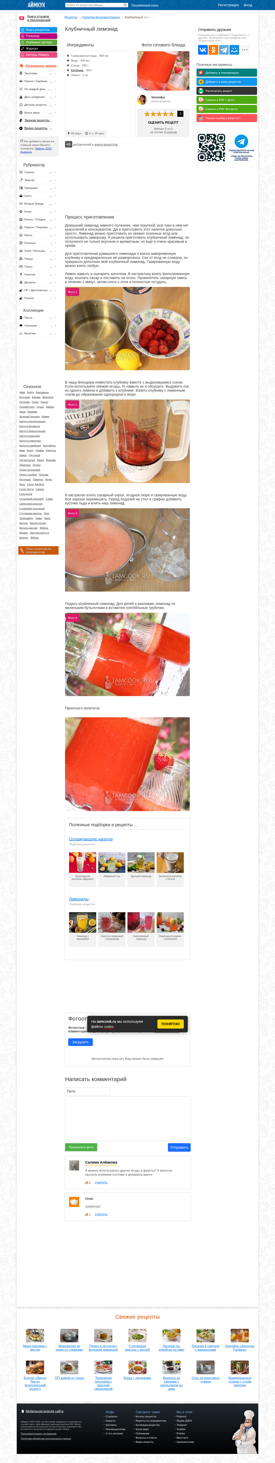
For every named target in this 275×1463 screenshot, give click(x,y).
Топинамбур (26, 518)
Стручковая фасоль (30, 513)
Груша (40, 407)
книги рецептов (106, 144)
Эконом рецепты (37, 120)
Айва (22, 392)
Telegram (182, 1425)
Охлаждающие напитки (91, 839)
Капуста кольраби (29, 436)
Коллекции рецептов (147, 1425)
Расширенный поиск (144, 5)
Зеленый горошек (29, 416)
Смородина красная (30, 503)
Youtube (181, 1429)
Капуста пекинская (30, 440)
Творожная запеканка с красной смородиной (103, 1383)
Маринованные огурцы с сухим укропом (239, 1381)
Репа (22, 484)
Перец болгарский (29, 469)
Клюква (40, 450)
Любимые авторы (39, 42)
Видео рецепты (36, 128)
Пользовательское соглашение (39, 1433)
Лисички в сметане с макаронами (206, 1347)
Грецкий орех (27, 407)
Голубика (24, 402)
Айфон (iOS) (43, 148)
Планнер (32, 36)
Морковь (51, 460)
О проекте (111, 1416)
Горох (35, 402)
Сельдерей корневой (31, 499)
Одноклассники (185, 1442)
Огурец (37, 465)
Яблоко (34, 537)
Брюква (36, 397)
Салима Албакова (101, 1162)
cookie (109, 1026)
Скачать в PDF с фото (220, 99)
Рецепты (71, 17)
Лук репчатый (27, 460)
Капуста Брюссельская (32, 431)
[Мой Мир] (234, 50)
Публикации (142, 1433)
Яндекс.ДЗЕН (184, 1420)
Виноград (47, 397)
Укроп (47, 518)
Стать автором (114, 1433)
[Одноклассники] (213, 50)
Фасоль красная (28, 528)
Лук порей (34, 455)
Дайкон (50, 407)
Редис (48, 479)
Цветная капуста (39, 532)
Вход (248, 5)
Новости (110, 1420)
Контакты (111, 1425)
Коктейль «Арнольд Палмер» (239, 1347)
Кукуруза (51, 450)
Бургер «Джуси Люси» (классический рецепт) (35, 1383)
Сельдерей (25, 494)
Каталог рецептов (146, 1416)
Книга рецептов (37, 29)
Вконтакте (182, 1437)
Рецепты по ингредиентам (151, 1420)
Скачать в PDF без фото (222, 109)
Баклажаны (42, 392)
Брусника (24, 397)
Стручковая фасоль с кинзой (137, 1347)
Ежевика (32, 411)
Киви (22, 450)
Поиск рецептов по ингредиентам (38, 550)
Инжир (45, 416)
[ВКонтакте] (203, 50)
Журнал (32, 48)
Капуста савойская (30, 445)
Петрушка (25, 479)
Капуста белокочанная (32, 421)
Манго (40, 460)
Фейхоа (44, 528)
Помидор (38, 479)
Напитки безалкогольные (101, 17)
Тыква (38, 518)
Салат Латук (26, 489)
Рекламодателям (115, 1429)
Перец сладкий (28, 474)
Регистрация (228, 5)
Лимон (23, 455)
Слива (49, 499)
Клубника (77, 70)
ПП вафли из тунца (69, 1378)
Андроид (26, 152)
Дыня (22, 411)
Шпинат (23, 537)
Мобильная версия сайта (44, 1411)
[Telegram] (224, 50)
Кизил (30, 450)
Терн (46, 513)
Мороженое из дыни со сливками (69, 1347)
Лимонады (79, 899)
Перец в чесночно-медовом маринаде (103, 1347)
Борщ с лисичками (137, 1378)
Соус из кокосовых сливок (206, 1379)
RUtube (181, 1433)
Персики (43, 474)
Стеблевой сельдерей (32, 508)
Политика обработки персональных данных (46, 1438)
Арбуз (30, 392)
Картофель (49, 445)
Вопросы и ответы (146, 1437)
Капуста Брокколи (29, 426)
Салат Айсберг (35, 484)
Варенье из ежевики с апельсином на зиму (171, 1383)
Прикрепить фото (81, 1147)
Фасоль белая (38, 523)
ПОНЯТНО (170, 1024)
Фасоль (23, 523)
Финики (23, 532)
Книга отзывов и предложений (38, 18)
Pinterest (181, 1416)
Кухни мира (142, 1429)
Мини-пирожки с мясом (35, 1347)
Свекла (40, 489)
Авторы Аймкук (37, 54)
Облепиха (25, 465)
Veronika (158, 97)
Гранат (44, 402)
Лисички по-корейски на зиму (171, 1347)
